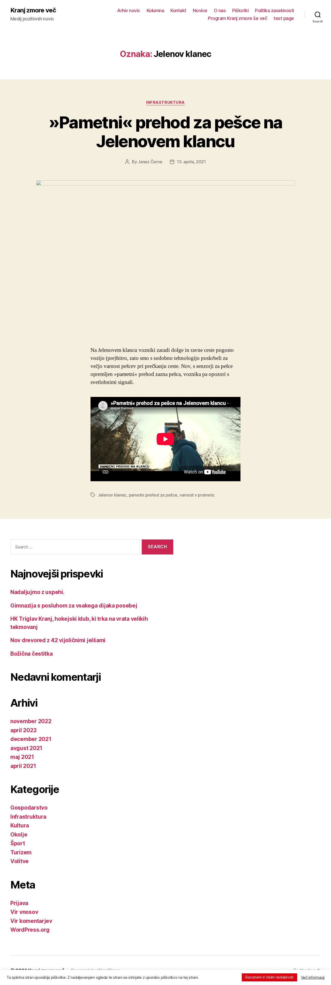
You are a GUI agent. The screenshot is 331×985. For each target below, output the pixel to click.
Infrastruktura (165, 102)
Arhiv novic (128, 10)
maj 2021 (22, 757)
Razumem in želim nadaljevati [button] (269, 977)
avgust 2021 (26, 748)
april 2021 (23, 766)
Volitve (19, 861)
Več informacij (313, 977)
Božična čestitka (31, 653)
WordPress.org (30, 930)
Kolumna (155, 10)
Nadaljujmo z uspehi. (37, 592)
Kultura (19, 825)
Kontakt (178, 10)
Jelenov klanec (112, 495)
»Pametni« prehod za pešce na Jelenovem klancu (165, 131)
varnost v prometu (196, 495)
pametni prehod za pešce (153, 495)
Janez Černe (150, 161)
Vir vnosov (24, 912)
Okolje (18, 834)
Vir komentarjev (31, 921)
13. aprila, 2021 (191, 161)
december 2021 (30, 739)
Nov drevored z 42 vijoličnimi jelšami (58, 640)
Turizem (21, 852)
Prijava (19, 903)
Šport (17, 843)
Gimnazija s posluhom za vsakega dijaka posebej (73, 605)
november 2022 (30, 721)
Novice (200, 10)
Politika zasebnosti (274, 10)
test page (284, 18)
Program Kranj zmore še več (237, 18)
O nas (220, 10)
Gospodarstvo (29, 807)
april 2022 (23, 730)
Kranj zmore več (33, 10)
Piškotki (240, 10)
